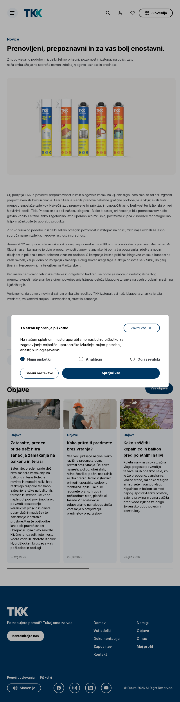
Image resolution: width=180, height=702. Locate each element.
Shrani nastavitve (39, 373)
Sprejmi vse (111, 373)
